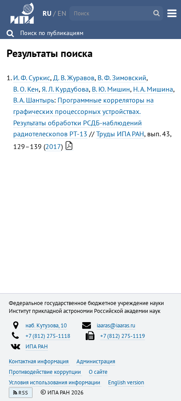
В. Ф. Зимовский (122, 77)
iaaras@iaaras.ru (116, 325)
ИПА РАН (36, 346)
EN (62, 13)
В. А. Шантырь (33, 100)
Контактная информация (39, 361)
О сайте (98, 372)
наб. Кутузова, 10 (46, 325)
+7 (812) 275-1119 (122, 336)
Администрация (95, 361)
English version (126, 382)
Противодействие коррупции (45, 372)
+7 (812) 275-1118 (47, 336)
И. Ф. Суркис (31, 77)
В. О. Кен (26, 89)
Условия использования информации (55, 382)
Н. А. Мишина (153, 89)
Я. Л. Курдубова (65, 89)
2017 (53, 146)
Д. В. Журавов (73, 77)
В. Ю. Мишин (111, 89)
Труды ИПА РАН (120, 133)
